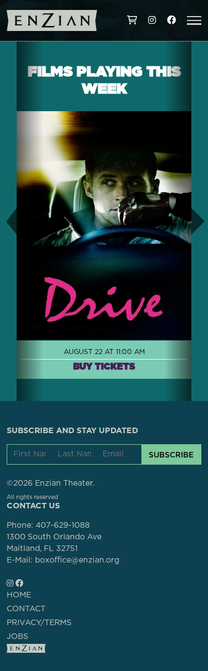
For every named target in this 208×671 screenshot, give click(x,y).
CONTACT (26, 609)
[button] (194, 20)
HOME (19, 595)
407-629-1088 (62, 525)
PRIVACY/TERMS (39, 623)
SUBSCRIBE (171, 454)
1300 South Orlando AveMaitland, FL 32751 (54, 543)
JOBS (17, 637)
